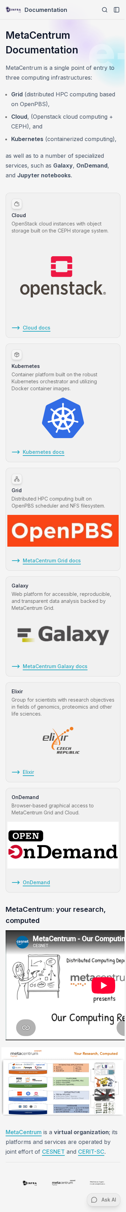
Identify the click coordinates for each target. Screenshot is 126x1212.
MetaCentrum (24, 1132)
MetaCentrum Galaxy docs (55, 666)
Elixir (28, 772)
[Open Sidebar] (116, 10)
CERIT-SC (91, 1151)
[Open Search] (105, 10)
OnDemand (36, 882)
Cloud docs (36, 328)
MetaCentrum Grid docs (52, 560)
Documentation (45, 9)
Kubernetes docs (43, 452)
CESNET (53, 1151)
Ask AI (109, 1200)
